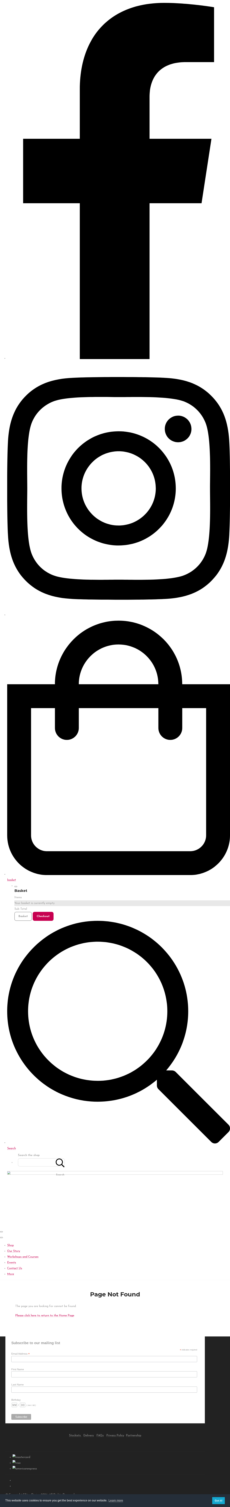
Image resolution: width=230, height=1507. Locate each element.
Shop (10, 1245)
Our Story (13, 1251)
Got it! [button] (218, 1500)
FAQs (100, 1435)
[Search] (60, 1162)
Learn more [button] (116, 1500)
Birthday (16, 1399)
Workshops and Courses (22, 1256)
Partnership (133, 1435)
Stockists (75, 1435)
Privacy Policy (115, 1435)
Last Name (17, 1384)
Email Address (20, 1353)
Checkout (43, 916)
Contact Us (14, 1268)
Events (11, 1262)
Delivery (88, 1435)
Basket (23, 916)
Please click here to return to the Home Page (44, 1315)
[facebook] (118, 358)
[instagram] (118, 614)
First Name (17, 1369)
